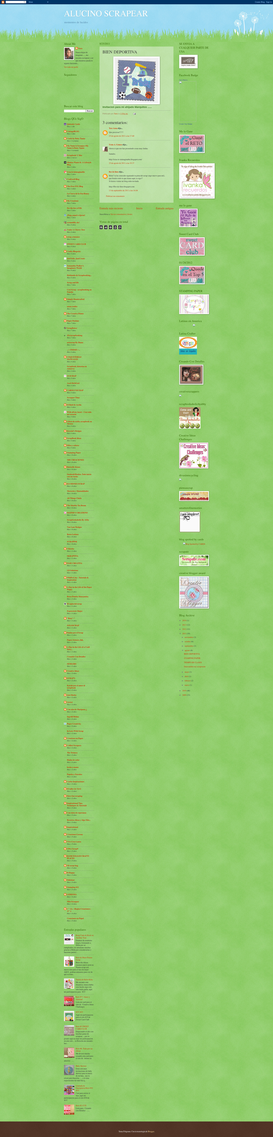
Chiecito (70, 548)
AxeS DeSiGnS (73, 383)
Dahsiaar (71, 880)
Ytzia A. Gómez (115, 144)
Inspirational (72, 827)
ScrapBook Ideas (74, 438)
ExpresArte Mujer (74, 611)
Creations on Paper (75, 738)
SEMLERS (71, 663)
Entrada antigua (164, 208)
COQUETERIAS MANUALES (74, 358)
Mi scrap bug (72, 865)
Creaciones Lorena (75, 834)
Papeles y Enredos (74, 774)
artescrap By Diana (75, 342)
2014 (184, 620)
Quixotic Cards (73, 124)
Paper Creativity (74, 723)
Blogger (151, 1131)
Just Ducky (71, 695)
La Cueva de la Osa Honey (78, 193)
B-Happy (71, 872)
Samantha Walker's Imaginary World (75, 266)
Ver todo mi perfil (71, 67)
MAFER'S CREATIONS (77, 512)
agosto (187, 650)
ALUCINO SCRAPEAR (106, 13)
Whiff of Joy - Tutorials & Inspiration (78, 578)
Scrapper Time (73, 397)
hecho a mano (73, 767)
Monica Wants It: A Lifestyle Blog (79, 163)
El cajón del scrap (74, 603)
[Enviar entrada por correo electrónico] (134, 113)
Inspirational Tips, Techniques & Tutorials (77, 804)
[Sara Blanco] (187, 121)
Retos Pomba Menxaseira (77, 596)
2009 (184, 695)
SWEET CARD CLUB (76, 244)
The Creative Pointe (75, 313)
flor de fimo (114, 171)
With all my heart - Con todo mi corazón (79, 413)
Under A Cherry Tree (76, 229)
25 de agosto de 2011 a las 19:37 (121, 163)
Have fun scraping (74, 796)
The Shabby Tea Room (76, 505)
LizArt (70, 702)
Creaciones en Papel (75, 918)
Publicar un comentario (115, 196)
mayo (187, 672)
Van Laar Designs (74, 527)
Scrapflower (72, 328)
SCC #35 (79, 1012)
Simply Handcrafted (75, 299)
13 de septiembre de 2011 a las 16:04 (123, 190)
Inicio (139, 208)
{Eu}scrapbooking (74, 335)
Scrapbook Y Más (74, 155)
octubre (188, 641)
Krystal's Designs (74, 431)
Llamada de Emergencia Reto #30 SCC (84, 1088)
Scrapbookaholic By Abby (78, 519)
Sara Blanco (183, 80)
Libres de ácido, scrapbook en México (79, 422)
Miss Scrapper (73, 901)
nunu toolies (72, 306)
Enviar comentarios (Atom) (121, 214)
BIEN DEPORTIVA (192, 653)
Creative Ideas (73, 671)
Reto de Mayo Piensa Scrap (84, 958)
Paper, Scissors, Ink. (75, 640)
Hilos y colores (73, 445)
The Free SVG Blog (75, 186)
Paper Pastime (73, 320)
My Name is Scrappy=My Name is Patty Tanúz (77, 146)
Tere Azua (113, 128)
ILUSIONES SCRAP (76, 483)
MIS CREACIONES (75, 459)
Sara (80, 48)
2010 (184, 690)
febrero (188, 680)
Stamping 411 (73, 887)
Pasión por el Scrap (75, 632)
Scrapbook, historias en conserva (77, 367)
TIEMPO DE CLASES (193, 662)
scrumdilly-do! (73, 222)
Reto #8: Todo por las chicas (84, 1049)
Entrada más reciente (111, 208)
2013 (184, 624)
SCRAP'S (71, 678)
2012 (184, 629)
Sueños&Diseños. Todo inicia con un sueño (79, 475)
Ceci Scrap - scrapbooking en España (79, 290)
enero (187, 685)
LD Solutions (72, 570)
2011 (184, 633)
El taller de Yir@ (74, 788)
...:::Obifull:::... (73, 349)
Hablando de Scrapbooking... (79, 275)
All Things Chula (74, 498)
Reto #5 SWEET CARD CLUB (82, 1027)
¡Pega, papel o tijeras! (76, 215)
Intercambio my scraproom (194, 666)
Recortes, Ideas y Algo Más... (79, 820)
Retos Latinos (72, 534)
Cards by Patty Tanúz (76, 138)
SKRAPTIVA (72, 556)
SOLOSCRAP (73, 625)
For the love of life (74, 208)
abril (187, 676)
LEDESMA (72, 894)
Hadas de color (73, 760)
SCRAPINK (72, 541)
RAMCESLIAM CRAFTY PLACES (78, 857)
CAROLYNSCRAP (75, 390)
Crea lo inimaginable (76, 172)
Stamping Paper (74, 452)
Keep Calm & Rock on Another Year (85, 936)
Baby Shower (81, 1066)
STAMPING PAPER (192, 658)
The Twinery (72, 752)
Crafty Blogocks (74, 251)
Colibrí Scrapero (74, 745)
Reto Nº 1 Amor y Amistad (83, 998)
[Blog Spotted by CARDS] (194, 544)
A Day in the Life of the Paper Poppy (79, 588)
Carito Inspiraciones (75, 781)
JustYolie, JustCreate (76, 258)
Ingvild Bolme (73, 716)
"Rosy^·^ (71, 618)
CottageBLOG (73, 131)
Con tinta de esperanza (76, 812)
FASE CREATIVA (74, 563)
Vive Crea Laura (74, 841)
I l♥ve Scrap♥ (72, 848)
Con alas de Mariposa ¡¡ (77, 709)
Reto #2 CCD (81, 1105)
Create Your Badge (185, 124)
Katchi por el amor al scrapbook (76, 686)
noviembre (189, 637)
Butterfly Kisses (73, 467)
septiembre (189, 646)
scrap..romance (73, 236)
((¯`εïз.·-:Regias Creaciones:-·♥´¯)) (79, 910)
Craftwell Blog (73, 179)
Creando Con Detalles (76, 656)
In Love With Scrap (75, 731)
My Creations (72, 200)
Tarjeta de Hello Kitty (84, 979)
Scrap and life (73, 282)
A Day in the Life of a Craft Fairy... (78, 648)
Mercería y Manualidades (78, 491)
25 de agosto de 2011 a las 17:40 (121, 136)
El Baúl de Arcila (74, 404)
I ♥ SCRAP (71, 375)
